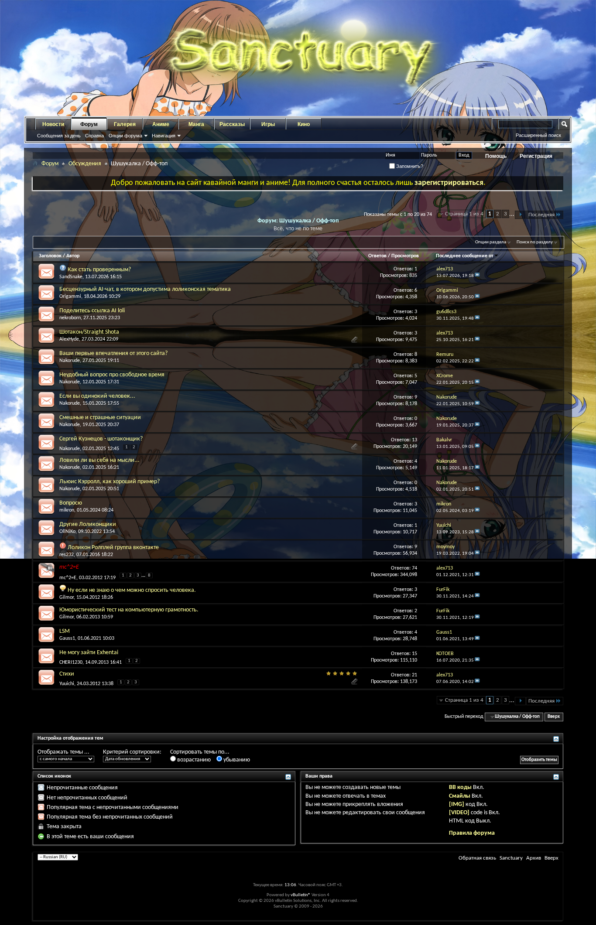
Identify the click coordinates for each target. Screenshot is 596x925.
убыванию (236, 760)
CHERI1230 (70, 662)
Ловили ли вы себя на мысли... (99, 460)
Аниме (160, 124)
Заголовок (50, 256)
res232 (66, 554)
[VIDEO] (459, 812)
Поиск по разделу (535, 242)
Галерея (125, 124)
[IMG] (456, 804)
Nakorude (69, 360)
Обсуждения (85, 163)
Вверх (554, 716)
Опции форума (125, 135)
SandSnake (70, 277)
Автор (72, 256)
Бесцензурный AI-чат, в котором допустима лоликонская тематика (145, 289)
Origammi (70, 296)
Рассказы (232, 124)
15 (414, 653)
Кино (304, 124)
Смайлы (459, 796)
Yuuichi (66, 683)
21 (414, 675)
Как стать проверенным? (99, 269)
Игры (268, 124)
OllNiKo (67, 531)
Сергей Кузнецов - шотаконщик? (101, 439)
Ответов (377, 256)
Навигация (163, 135)
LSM (64, 631)
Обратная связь (477, 858)
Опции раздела (490, 242)
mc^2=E (69, 567)
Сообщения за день (59, 135)
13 (414, 440)
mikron (66, 510)
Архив (533, 858)
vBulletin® (301, 895)
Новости (53, 124)
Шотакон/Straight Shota (89, 332)
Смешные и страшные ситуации (100, 417)
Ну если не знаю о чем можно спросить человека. (132, 590)
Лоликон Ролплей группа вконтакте (113, 547)
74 (414, 568)
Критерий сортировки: (132, 752)
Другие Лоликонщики (87, 524)
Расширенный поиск (538, 135)
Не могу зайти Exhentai (88, 652)
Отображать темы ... (63, 752)
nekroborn (70, 318)
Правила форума (472, 833)
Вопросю (70, 503)
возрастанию (193, 760)
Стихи (66, 674)
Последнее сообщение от (464, 256)
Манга (196, 124)
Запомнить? (409, 166)
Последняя (541, 215)
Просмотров (405, 256)
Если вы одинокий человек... (97, 396)
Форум (89, 124)
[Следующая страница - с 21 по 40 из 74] (520, 215)
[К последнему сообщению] (477, 275)
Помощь (496, 156)
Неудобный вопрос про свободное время (111, 375)
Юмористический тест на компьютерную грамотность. (129, 610)
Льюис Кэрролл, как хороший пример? (109, 481)
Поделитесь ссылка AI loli (92, 310)
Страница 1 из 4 (464, 214)
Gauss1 (67, 638)
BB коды (460, 787)
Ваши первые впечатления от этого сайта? (113, 353)
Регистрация (536, 156)
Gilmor (66, 597)
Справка (94, 135)
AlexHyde (69, 339)
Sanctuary (511, 858)
